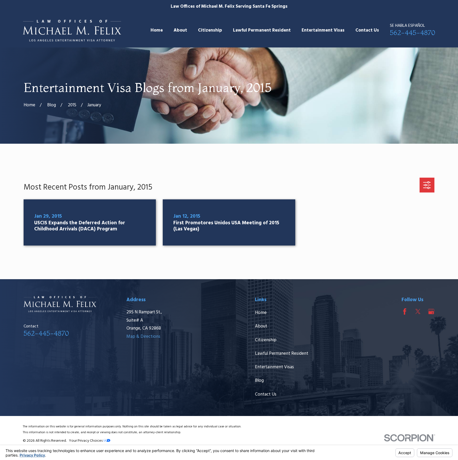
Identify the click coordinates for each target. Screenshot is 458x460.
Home (261, 312)
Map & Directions (143, 336)
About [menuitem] (180, 30)
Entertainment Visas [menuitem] (323, 30)
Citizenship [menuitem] (210, 30)
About (261, 326)
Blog (259, 380)
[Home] (72, 30)
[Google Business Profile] (431, 311)
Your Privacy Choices (86, 441)
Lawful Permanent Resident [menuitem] (262, 30)
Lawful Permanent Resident (281, 353)
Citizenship (265, 340)
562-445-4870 (412, 32)
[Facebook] (405, 311)
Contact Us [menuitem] (367, 30)
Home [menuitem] (157, 30)
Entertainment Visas (274, 367)
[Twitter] (418, 311)
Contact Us (265, 394)
